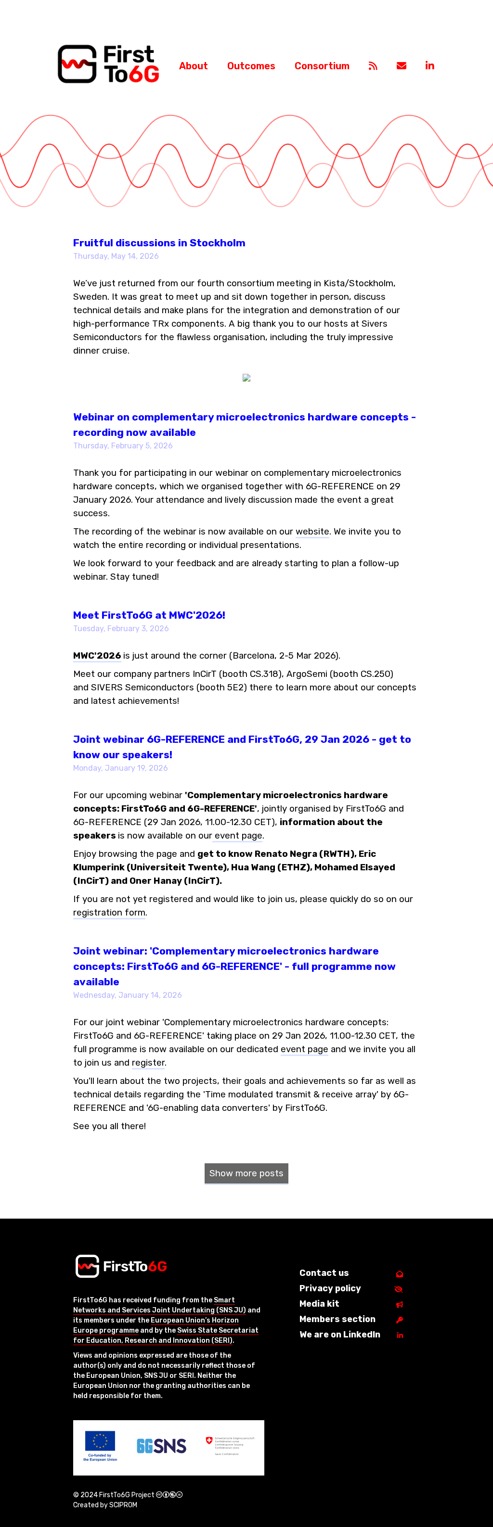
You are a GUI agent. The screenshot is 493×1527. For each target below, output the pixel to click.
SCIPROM (123, 1505)
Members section (337, 1319)
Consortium (322, 66)
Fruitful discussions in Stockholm (159, 243)
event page (237, 835)
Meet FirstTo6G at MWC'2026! (149, 615)
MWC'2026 (97, 655)
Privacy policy (330, 1288)
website (312, 531)
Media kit (319, 1303)
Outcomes (251, 66)
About (193, 66)
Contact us (324, 1273)
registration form (109, 912)
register (148, 1062)
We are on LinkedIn (339, 1334)
